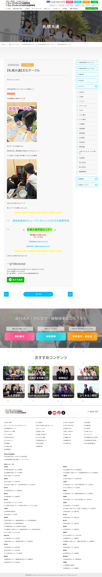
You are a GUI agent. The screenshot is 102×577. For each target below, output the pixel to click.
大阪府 (65, 481)
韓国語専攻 (82, 171)
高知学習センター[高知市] (72, 529)
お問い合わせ (89, 431)
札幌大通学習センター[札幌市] (13, 470)
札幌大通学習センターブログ (46, 44)
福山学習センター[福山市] (72, 511)
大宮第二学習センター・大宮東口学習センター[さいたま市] (21, 505)
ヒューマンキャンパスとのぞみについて (15, 425)
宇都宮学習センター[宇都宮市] (13, 490)
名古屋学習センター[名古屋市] (73, 470)
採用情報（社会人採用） (91, 437)
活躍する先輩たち (74, 8)
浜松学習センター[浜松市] (12, 562)
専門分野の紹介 (9, 437)
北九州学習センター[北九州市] (73, 535)
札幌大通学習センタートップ (86, 62)
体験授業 (78, 2)
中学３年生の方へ (69, 425)
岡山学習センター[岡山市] (72, 517)
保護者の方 (78, 5)
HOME (3, 44)
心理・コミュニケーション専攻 (87, 152)
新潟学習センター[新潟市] (12, 547)
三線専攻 (82, 124)
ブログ (81, 110)
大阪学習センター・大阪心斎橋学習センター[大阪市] (79, 484)
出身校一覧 (8, 446)
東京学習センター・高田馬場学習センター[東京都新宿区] (21, 520)
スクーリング (83, 106)
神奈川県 (6, 535)
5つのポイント (56, 8)
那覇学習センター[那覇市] (72, 568)
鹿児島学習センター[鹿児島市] (73, 559)
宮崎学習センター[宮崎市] (72, 553)
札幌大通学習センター (28, 44)
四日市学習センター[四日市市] (73, 478)
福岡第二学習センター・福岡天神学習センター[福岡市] (79, 541)
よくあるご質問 (41, 437)
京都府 (65, 490)
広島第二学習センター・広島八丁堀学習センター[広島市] (80, 508)
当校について (47, 8)
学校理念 (64, 8)
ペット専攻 (82, 115)
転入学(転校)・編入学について (45, 425)
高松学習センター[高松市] (72, 523)
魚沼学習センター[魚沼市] (12, 550)
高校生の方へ (53, 5)
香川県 (65, 520)
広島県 (65, 502)
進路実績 (7, 449)
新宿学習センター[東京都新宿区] (14, 523)
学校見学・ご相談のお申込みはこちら (39, 246)
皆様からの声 (41, 431)
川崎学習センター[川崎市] (12, 538)
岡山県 (65, 514)
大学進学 (82, 138)
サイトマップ (88, 434)
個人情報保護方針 (90, 443)
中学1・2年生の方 (69, 422)
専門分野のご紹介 (17, 8)
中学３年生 (61, 5)
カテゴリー (82, 86)
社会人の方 (68, 434)
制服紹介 (7, 443)
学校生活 (82, 142)
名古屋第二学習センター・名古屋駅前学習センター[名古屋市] (81, 473)
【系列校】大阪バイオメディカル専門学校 (16, 456)
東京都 (6, 517)
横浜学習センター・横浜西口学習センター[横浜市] (19, 541)
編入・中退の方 (86, 5)
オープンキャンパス (37, 8)
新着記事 (81, 179)
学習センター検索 (92, 8)
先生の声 (81, 80)
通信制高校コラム (42, 440)
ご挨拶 (81, 97)
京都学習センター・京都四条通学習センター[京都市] (79, 493)
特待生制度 (40, 443)
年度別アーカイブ (83, 185)
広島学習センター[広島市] (72, 505)
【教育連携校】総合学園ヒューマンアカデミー (17, 459)
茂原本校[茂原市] (10, 511)
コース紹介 (8, 8)
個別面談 (82, 133)
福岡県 (65, 532)
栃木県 (6, 487)
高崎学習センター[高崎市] (12, 496)
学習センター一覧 (14, 44)
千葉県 (6, 508)
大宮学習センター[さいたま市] (13, 502)
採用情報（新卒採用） (91, 440)
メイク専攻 (82, 119)
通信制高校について (10, 428)
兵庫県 (65, 496)
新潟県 (6, 544)
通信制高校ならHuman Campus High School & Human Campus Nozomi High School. (46, 575)
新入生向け (82, 162)
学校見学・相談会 (82, 336)
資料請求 (69, 2)
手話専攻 (82, 158)
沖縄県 (65, 562)
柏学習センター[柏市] (11, 514)
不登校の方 (68, 443)
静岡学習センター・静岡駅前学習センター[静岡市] (19, 559)
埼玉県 (6, 499)
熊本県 (65, 544)
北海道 (6, 467)
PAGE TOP (94, 411)
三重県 (65, 475)
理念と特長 (8, 422)
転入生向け (82, 167)
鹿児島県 (65, 556)
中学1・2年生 (70, 5)
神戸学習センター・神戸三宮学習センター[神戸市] (78, 499)
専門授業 (82, 147)
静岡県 (6, 556)
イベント (81, 101)
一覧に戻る (38, 294)
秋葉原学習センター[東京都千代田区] (15, 526)
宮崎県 (65, 550)
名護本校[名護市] (69, 565)
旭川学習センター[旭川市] (12, 475)
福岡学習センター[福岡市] (72, 538)
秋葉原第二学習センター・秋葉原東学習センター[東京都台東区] (22, 529)
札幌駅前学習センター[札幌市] (13, 473)
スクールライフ (41, 428)
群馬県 (6, 493)
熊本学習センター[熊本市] (72, 547)
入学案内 (27, 8)
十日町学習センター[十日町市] (13, 553)
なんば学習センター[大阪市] (72, 487)
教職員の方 (94, 5)
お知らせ (81, 92)
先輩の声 (81, 74)
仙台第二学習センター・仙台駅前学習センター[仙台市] (20, 484)
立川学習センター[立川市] (12, 532)
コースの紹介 (9, 434)
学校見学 (86, 2)
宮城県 (6, 478)
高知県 (65, 526)
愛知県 (65, 467)
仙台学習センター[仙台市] (12, 481)
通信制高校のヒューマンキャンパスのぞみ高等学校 (40, 220)
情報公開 (39, 446)
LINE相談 (94, 2)
